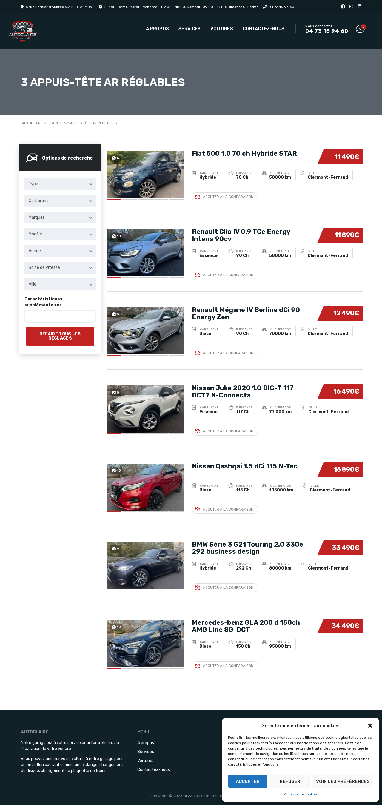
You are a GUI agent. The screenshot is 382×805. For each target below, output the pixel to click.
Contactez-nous (263, 28)
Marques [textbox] (37, 217)
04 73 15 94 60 (281, 7)
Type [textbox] (33, 183)
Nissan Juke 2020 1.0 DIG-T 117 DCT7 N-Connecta (242, 391)
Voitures (221, 28)
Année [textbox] (35, 250)
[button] (370, 726)
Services (189, 28)
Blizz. (188, 796)
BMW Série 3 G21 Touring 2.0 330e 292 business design (247, 548)
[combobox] (60, 184)
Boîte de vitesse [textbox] (44, 267)
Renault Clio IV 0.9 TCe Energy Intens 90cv (241, 235)
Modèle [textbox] (35, 234)
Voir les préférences (343, 781)
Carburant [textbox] (38, 200)
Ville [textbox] (32, 284)
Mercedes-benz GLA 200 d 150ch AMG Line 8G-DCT (246, 626)
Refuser (290, 781)
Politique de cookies (301, 794)
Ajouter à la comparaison (228, 197)
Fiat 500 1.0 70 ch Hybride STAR (244, 153)
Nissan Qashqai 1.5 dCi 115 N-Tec (245, 466)
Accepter (248, 781)
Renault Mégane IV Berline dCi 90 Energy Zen (246, 313)
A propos (157, 28)
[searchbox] (31, 317)
